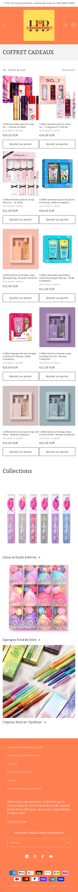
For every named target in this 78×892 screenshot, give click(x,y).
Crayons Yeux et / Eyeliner (22, 722)
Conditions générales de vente (25, 747)
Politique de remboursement (24, 788)
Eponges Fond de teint (20, 640)
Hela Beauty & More (24, 886)
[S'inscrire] (67, 842)
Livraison (12, 763)
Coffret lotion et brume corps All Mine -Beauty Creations (20, 433)
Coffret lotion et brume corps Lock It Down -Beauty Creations (57, 433)
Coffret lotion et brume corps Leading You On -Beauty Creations (55, 356)
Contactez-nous (16, 821)
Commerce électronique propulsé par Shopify (49, 886)
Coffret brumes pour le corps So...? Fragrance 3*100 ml (55, 125)
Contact (12, 780)
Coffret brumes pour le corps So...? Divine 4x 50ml (18, 125)
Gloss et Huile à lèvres (19, 557)
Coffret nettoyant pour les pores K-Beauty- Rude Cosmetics (57, 201)
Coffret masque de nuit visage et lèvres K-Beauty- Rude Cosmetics (19, 356)
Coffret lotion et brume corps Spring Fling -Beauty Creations (20, 276)
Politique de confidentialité (23, 755)
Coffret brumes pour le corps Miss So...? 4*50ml (18, 201)
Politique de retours (19, 772)
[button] (5, 25)
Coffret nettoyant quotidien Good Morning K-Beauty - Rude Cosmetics (56, 278)
